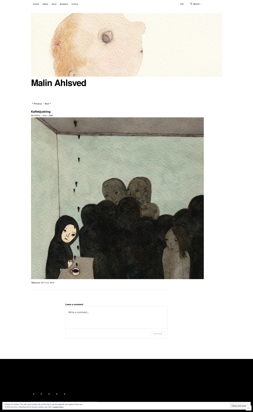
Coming (75, 4)
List (181, 3)
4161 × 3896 (48, 115)
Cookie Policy (58, 407)
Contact (36, 4)
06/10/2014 (35, 115)
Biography (64, 4)
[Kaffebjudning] (117, 278)
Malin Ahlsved (58, 82)
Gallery (45, 4)
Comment (157, 333)
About (54, 4)
